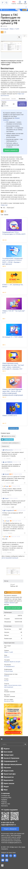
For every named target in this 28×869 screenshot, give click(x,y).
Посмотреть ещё (13, 428)
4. (2, 486)
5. (2, 498)
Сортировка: (10, 442)
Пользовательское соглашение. (11, 841)
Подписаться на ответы (9, 436)
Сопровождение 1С (10, 761)
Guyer (7, 486)
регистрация (6, 558)
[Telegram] (2, 856)
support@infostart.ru (8, 824)
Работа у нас (5, 804)
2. (2, 462)
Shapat (6, 498)
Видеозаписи (8, 780)
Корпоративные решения (13, 764)
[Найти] (25, 744)
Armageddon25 (9, 510)
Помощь (4, 802)
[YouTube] (2, 860)
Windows (6, 676)
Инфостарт (4, 205)
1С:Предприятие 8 (9, 666)
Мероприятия (9, 777)
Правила (4, 800)
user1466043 (8, 462)
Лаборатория (8, 755)
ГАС (4, 207)
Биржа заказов (9, 783)
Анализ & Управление (11, 758)
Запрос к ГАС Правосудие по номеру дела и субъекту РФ (10, 19)
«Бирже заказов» (9, 602)
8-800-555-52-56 (7, 822)
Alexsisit (6, 474)
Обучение (7, 767)
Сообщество (5, 795)
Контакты (4, 806)
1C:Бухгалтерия (8, 671)
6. (2, 510)
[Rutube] (6, 860)
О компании (5, 793)
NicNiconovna (8, 450)
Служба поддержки (10, 810)
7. (2, 536)
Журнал (7, 748)
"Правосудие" (10, 207)
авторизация (14, 558)
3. (2, 474)
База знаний (8, 752)
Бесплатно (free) (9, 701)
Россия (6, 680)
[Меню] (2, 2)
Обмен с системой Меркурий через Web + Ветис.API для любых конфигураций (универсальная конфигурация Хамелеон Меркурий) (12, 393)
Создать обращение (10, 829)
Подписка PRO (6, 797)
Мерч (6, 790)
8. (3, 521)
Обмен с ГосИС (8, 652)
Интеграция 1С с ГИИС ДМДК (12, 337)
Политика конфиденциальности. (11, 842)
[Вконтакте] (6, 856)
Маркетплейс (9, 771)
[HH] (10, 856)
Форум (6, 786)
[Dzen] (14, 856)
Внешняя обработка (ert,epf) (12, 661)
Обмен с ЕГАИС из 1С (9, 415)
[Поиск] (6, 2)
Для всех (6, 657)
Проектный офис (10, 774)
